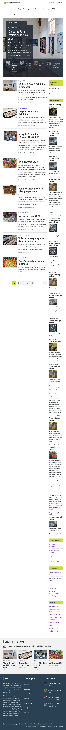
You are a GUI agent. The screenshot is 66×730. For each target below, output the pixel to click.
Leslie (21, 102)
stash (50, 633)
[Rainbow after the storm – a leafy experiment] (10, 190)
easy (55, 609)
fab (60, 611)
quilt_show (54, 631)
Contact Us (8, 15)
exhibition (56, 612)
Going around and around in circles (31, 262)
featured (57, 614)
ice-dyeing (59, 617)
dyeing (51, 609)
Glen (21, 153)
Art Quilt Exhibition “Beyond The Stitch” (28, 136)
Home (6, 9)
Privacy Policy (29, 724)
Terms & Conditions (39, 724)
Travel (10, 646)
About (12, 9)
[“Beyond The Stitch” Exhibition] (10, 113)
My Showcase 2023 (28, 161)
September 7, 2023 (38, 670)
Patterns (27, 646)
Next (25, 23)
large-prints (55, 619)
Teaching (26, 9)
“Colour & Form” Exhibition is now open (18, 35)
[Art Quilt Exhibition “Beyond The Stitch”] (10, 136)
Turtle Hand (54, 633)
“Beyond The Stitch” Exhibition (28, 113)
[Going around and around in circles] (10, 262)
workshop (60, 633)
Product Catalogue (13, 724)
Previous (21, 23)
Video (33, 646)
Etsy (52, 2)
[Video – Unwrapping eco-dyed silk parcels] (10, 240)
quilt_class (51, 628)
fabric (51, 614)
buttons (53, 606)
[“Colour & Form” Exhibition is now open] (10, 85)
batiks (50, 606)
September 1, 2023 (53, 665)
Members (17, 15)
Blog (19, 9)
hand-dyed (52, 617)
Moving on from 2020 (29, 216)
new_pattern (54, 622)
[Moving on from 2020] (10, 217)
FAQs (54, 9)
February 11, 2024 (7, 670)
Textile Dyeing (25, 212)
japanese (51, 619)
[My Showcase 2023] (10, 163)
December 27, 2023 (23, 667)
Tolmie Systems (58, 726)
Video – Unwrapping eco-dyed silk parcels (31, 240)
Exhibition (14, 27)
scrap (60, 631)
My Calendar (36, 9)
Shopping (46, 9)
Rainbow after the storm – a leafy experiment (31, 190)
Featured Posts (12, 23)
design (57, 606)
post (51, 625)
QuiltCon (55, 626)
